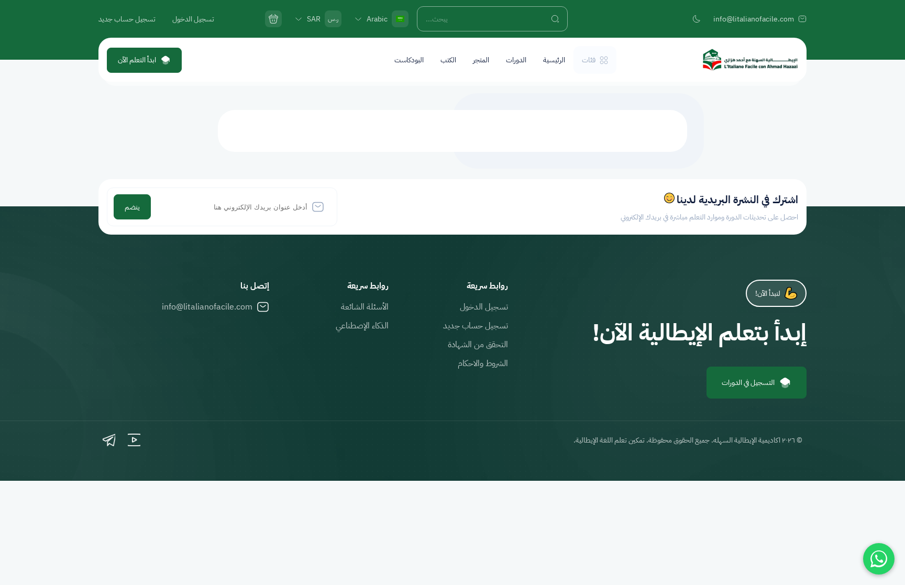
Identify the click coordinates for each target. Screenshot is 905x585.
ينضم (132, 207)
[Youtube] (134, 440)
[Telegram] (109, 440)
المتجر (481, 59)
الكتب (448, 59)
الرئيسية (554, 59)
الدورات (516, 59)
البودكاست (409, 59)
